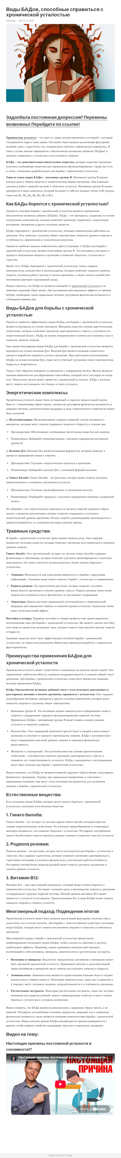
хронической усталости (86, 286)
